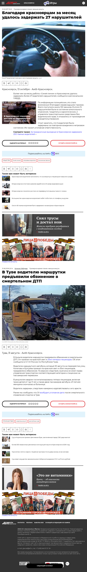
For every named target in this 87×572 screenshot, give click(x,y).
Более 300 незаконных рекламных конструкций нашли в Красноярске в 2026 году (41, 445)
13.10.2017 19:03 (7, 9)
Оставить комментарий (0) (67, 143)
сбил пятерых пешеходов (59, 360)
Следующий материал (45, 566)
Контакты (21, 522)
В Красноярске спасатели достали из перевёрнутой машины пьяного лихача (39, 191)
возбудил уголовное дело (52, 393)
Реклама (29, 522)
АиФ (40, 78)
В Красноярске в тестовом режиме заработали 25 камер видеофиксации (37, 184)
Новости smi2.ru (9, 262)
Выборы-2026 (39, 522)
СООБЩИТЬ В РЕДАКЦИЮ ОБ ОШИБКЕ (57, 522)
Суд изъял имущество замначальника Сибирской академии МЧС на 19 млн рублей (41, 459)
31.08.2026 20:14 (7, 268)
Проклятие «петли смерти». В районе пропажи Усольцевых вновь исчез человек (40, 452)
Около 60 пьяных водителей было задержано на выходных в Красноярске (38, 205)
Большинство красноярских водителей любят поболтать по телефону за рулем (40, 198)
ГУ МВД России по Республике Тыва (15, 341)
